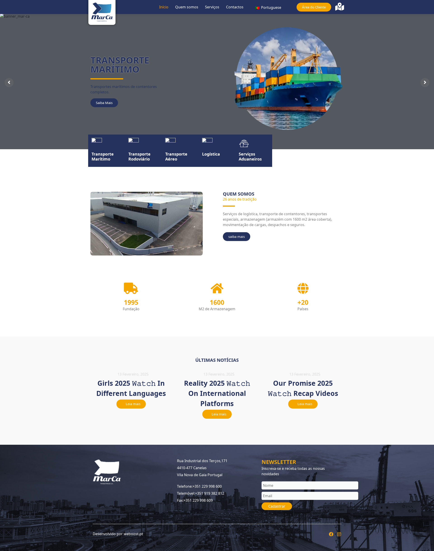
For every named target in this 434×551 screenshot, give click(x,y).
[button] (131, 404)
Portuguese (270, 7)
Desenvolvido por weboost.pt (118, 533)
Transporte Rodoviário (139, 156)
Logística (211, 154)
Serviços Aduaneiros (250, 156)
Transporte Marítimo (103, 156)
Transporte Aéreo (176, 156)
